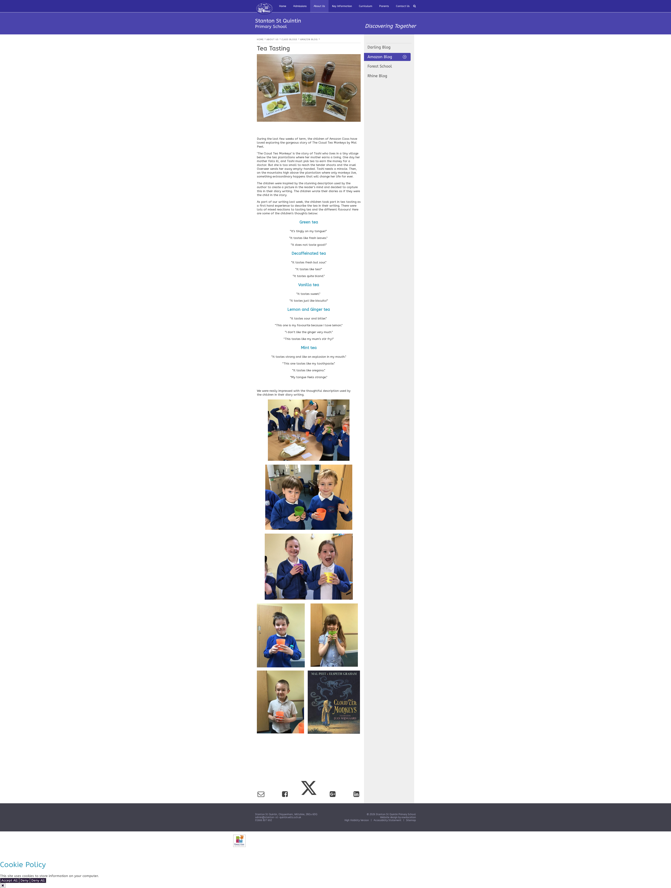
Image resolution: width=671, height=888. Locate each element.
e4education (409, 817)
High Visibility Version (357, 820)
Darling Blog (379, 47)
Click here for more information (125, 876)
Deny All (38, 880)
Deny (24, 880)
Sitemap (411, 820)
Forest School (379, 66)
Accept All (9, 880)
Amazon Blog (379, 57)
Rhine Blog (377, 76)
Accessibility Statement (387, 820)
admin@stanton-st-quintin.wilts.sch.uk (278, 817)
